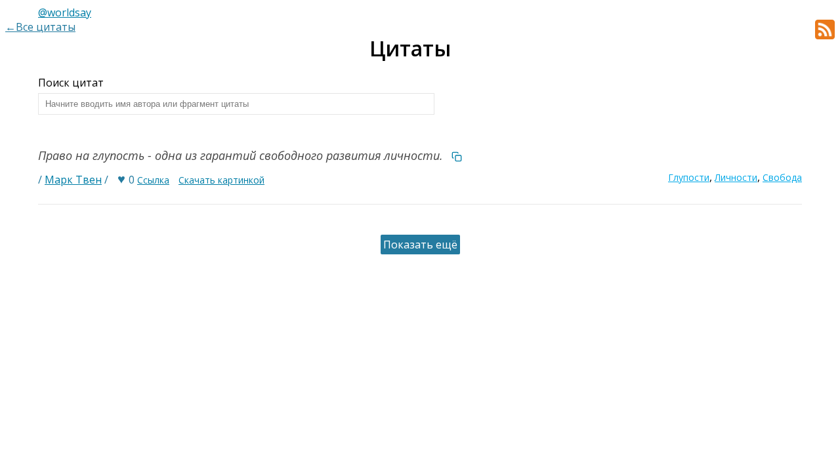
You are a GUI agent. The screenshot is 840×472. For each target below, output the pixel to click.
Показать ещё (420, 244)
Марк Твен (73, 179)
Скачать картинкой (221, 180)
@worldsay (64, 12)
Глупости (688, 177)
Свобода (782, 177)
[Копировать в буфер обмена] (457, 155)
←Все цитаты (40, 27)
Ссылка (153, 180)
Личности (736, 177)
